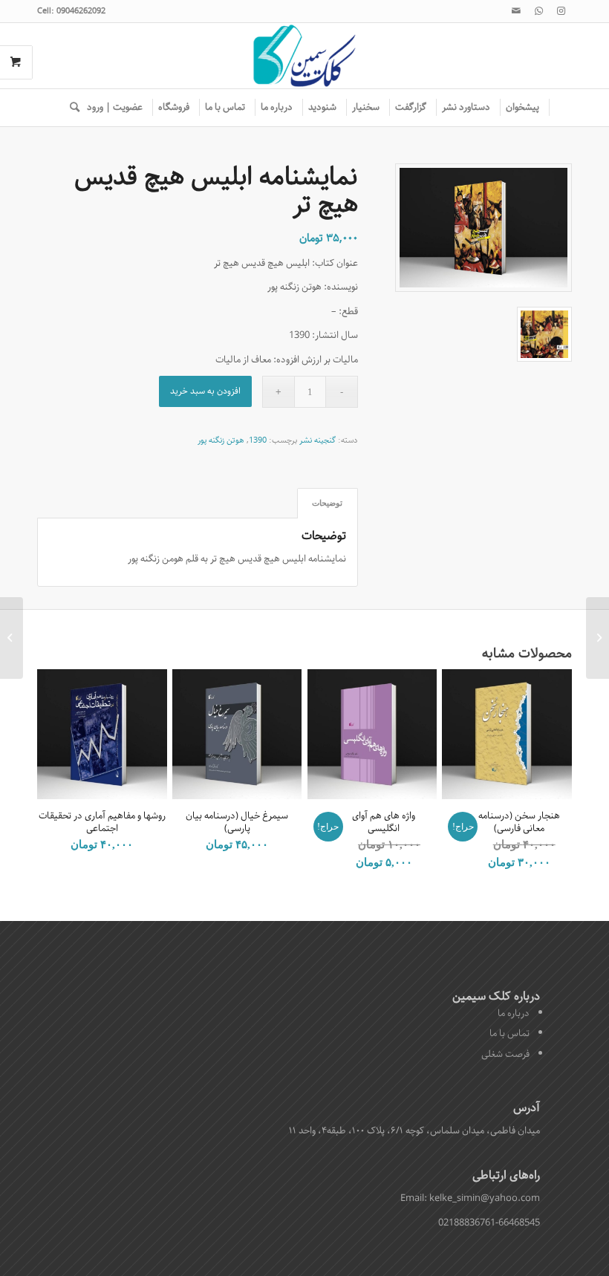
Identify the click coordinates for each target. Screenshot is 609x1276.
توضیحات (327, 502)
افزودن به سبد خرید (205, 391)
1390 (258, 440)
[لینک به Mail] (516, 11)
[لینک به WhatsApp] (538, 11)
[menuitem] (522, 107)
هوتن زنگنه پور (221, 440)
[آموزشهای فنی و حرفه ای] (597, 638)
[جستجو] (70, 107)
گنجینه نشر (317, 440)
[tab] (327, 503)
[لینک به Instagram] (561, 11)
